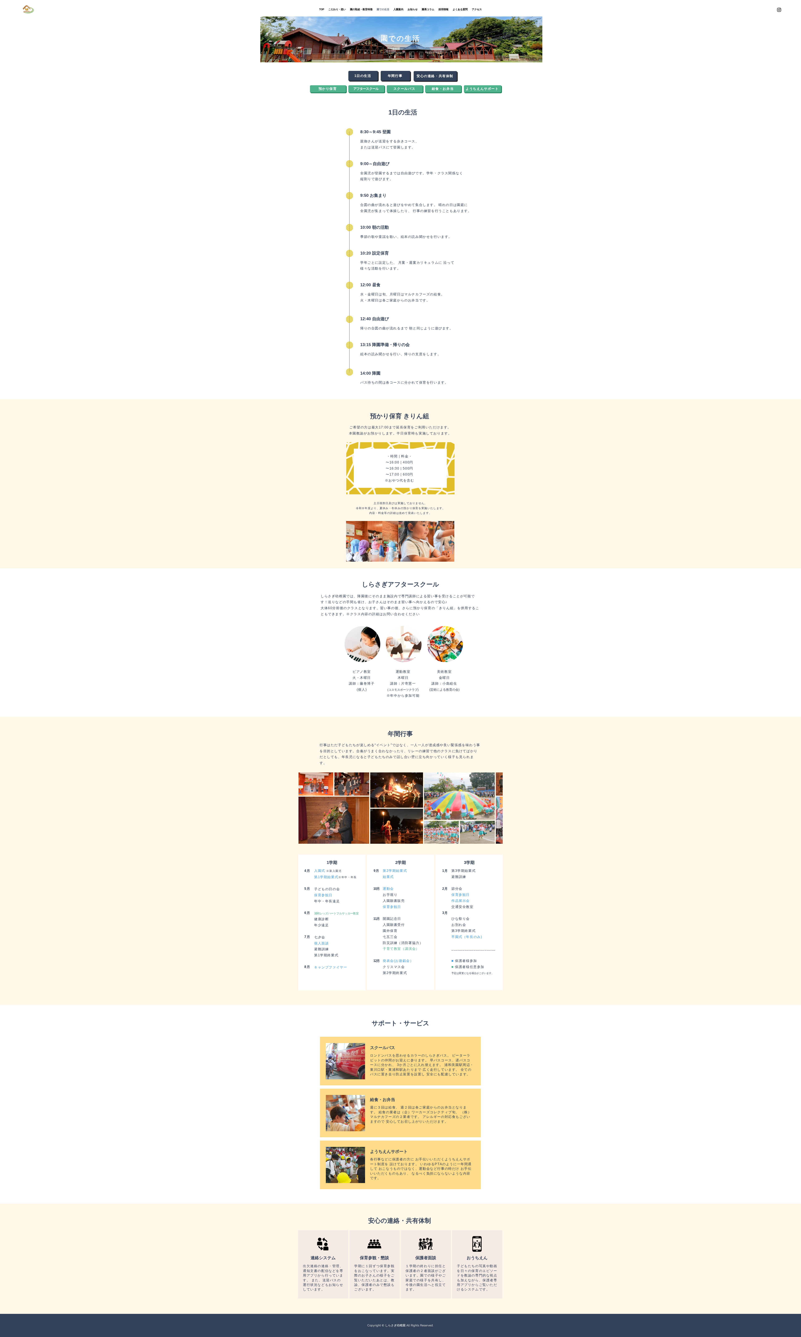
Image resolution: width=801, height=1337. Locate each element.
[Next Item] (495, 808)
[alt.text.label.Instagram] (779, 10)
